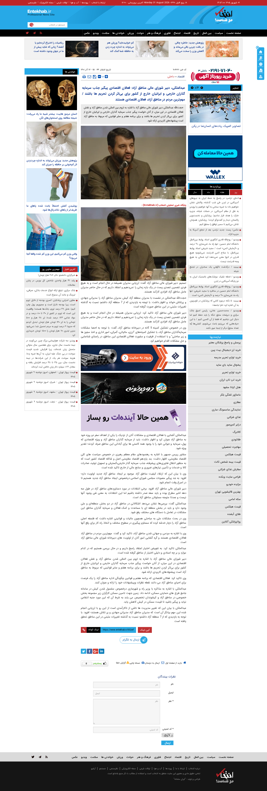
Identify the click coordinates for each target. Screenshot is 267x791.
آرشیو (93, 768)
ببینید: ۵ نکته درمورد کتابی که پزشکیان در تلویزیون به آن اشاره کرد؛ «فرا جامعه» (214, 303)
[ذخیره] (94, 77)
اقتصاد (187, 33)
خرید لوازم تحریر (231, 372)
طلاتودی (236, 439)
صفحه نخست (233, 33)
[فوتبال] (260, 64)
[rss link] (46, 757)
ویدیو (96, 33)
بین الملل (207, 33)
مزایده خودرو (233, 484)
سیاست (219, 33)
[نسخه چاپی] (84, 77)
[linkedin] (101, 651)
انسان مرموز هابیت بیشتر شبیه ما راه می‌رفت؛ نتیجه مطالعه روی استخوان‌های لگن (52, 116)
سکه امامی (235, 499)
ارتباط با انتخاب (98, 2)
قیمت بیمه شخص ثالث (227, 462)
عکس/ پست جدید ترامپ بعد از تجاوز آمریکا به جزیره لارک (214, 232)
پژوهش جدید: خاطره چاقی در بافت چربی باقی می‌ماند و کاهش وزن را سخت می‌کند (189, 47)
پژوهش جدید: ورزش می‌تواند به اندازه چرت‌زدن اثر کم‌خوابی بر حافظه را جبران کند (52, 163)
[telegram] (34, 33)
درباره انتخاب (194, 768)
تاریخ (196, 33)
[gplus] (95, 651)
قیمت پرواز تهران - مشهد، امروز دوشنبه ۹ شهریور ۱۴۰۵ (50, 394)
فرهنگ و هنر (154, 33)
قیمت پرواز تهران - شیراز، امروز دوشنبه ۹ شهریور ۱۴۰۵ (50, 384)
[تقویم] (260, 70)
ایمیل (170, 693)
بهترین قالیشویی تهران (228, 492)
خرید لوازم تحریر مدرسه (227, 357)
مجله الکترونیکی (129, 768)
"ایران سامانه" (180, 779)
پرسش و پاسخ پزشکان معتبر (225, 342)
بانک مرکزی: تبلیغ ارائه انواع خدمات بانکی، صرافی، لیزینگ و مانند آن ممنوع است (50, 292)
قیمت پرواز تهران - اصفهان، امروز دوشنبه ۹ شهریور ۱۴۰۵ (50, 374)
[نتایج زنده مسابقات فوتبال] (260, 76)
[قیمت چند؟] (260, 57)
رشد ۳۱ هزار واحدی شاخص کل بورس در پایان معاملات (50, 283)
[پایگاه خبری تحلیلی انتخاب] (226, 16)
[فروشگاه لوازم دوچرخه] (133, 388)
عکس (87, 33)
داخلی (170, 76)
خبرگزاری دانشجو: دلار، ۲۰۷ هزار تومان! (56, 275)
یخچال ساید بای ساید (228, 365)
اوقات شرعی (61, 2)
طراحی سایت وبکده (230, 477)
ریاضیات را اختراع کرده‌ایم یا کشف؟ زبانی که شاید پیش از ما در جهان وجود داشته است (49, 47)
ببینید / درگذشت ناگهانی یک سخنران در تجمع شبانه (214, 269)
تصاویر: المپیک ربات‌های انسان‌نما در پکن (216, 126)
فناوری (167, 33)
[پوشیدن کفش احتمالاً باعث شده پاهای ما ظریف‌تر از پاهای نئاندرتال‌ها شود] (52, 185)
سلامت (105, 33)
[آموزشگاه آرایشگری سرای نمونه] (133, 418)
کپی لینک (145, 630)
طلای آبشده (234, 514)
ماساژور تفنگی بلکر (230, 395)
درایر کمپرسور (233, 424)
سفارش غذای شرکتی (229, 469)
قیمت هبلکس (233, 454)
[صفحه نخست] (260, 51)
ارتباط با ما (180, 768)
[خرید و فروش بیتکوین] (215, 158)
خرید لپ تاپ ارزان (230, 380)
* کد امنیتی (167, 729)
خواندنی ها (118, 33)
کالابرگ (237, 432)
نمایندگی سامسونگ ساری (226, 410)
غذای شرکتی (234, 417)
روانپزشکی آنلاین (231, 521)
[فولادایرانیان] (133, 358)
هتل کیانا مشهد (232, 387)
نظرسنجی (32, 2)
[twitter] (27, 33)
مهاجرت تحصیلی (231, 447)
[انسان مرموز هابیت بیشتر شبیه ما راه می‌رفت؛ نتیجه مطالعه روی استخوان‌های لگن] (52, 93)
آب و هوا (74, 2)
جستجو (102, 768)
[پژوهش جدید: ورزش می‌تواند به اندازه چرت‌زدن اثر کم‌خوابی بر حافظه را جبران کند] (52, 139)
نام (172, 684)
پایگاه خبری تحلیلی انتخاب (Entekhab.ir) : (163, 205)
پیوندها (85, 2)
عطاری (237, 402)
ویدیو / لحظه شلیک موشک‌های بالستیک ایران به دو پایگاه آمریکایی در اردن (214, 279)
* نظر (170, 701)
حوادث (140, 33)
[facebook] (89, 651)
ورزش (131, 33)
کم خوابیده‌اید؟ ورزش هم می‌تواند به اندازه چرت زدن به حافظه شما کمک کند (120, 47)
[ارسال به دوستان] (89, 77)
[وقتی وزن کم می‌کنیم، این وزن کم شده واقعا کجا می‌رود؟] (52, 231)
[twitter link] (33, 757)
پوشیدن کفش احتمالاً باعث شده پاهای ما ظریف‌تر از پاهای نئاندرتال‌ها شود (52, 208)
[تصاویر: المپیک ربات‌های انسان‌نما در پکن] (215, 108)
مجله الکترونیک (46, 2)
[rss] (41, 33)
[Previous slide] (202, 87)
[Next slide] (192, 87)
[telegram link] (40, 757)
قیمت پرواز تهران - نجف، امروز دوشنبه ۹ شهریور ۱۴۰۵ (50, 404)
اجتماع (177, 33)
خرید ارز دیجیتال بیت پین (226, 350)
